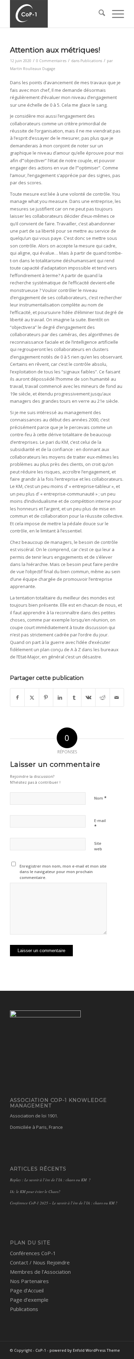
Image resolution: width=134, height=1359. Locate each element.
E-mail (100, 824)
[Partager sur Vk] (88, 697)
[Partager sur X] (31, 697)
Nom (100, 798)
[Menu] (114, 14)
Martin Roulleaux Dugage (32, 68)
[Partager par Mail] (117, 697)
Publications (91, 60)
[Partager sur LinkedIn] (60, 697)
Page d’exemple (29, 1299)
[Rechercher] (98, 14)
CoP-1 (40, 1350)
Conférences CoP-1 (33, 1253)
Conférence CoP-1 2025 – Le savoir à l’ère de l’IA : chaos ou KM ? (64, 1202)
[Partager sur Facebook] (17, 697)
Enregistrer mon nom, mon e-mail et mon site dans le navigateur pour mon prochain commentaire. (63, 871)
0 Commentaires (51, 60)
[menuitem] (98, 14)
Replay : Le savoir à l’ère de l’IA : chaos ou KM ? (50, 1179)
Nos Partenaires (29, 1281)
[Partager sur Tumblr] (74, 697)
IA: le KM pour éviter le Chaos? (35, 1191)
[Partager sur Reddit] (102, 697)
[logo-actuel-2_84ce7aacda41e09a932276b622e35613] (55, 14)
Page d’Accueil (27, 1290)
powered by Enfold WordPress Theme (84, 1350)
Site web (98, 846)
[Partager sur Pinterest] (46, 697)
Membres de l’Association (40, 1271)
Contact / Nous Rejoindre (40, 1262)
